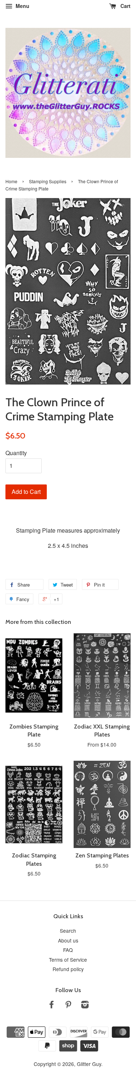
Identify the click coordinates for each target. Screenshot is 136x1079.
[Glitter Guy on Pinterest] (68, 1005)
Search (68, 930)
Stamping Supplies (47, 181)
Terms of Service (68, 959)
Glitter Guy (89, 1063)
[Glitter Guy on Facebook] (51, 1005)
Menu (21, 5)
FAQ (68, 949)
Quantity (16, 453)
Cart (125, 5)
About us (68, 940)
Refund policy (68, 969)
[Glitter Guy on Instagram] (85, 1005)
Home (11, 181)
